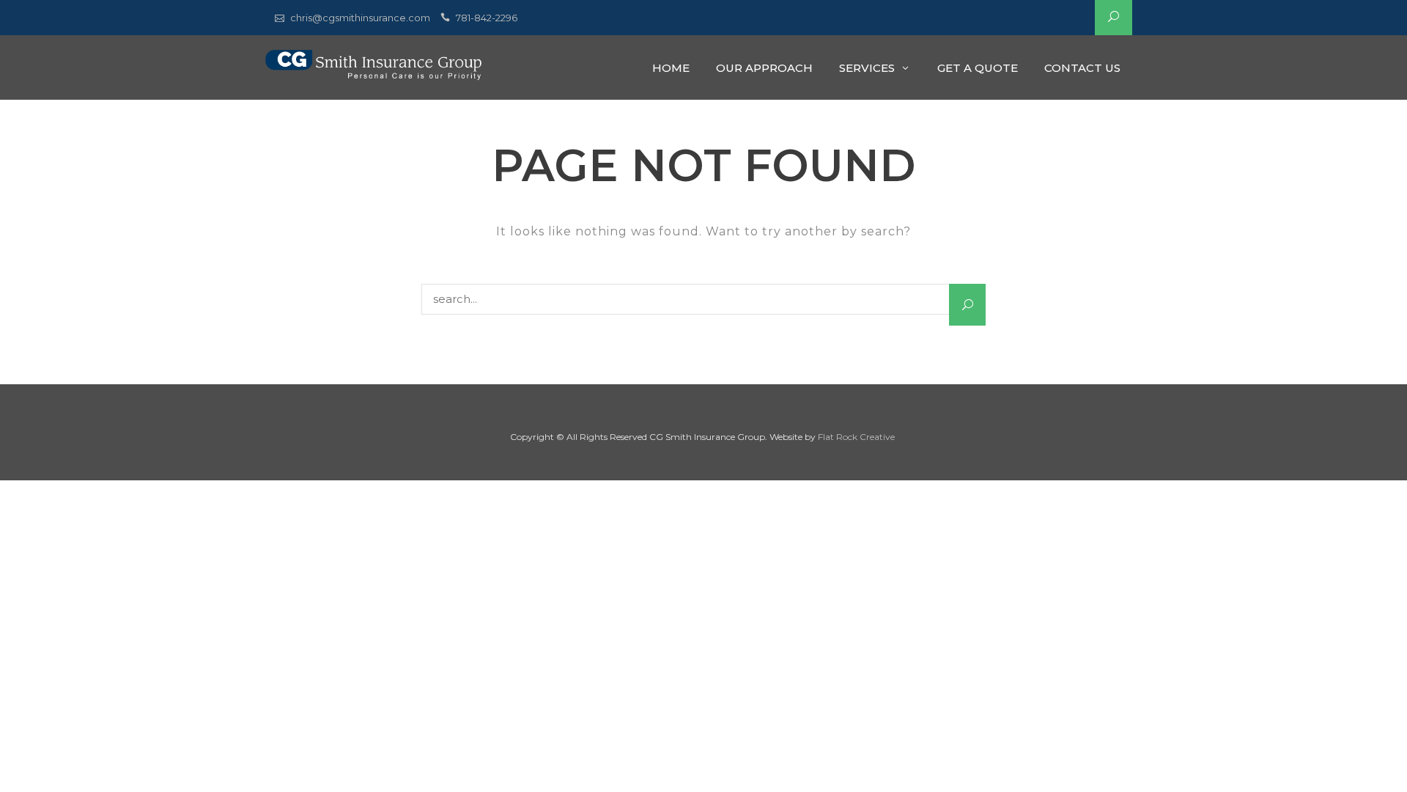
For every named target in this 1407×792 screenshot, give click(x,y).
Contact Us (1082, 68)
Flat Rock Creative (856, 436)
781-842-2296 (486, 17)
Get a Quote (977, 68)
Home (671, 68)
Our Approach (764, 68)
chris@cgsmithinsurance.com (360, 17)
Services (867, 68)
